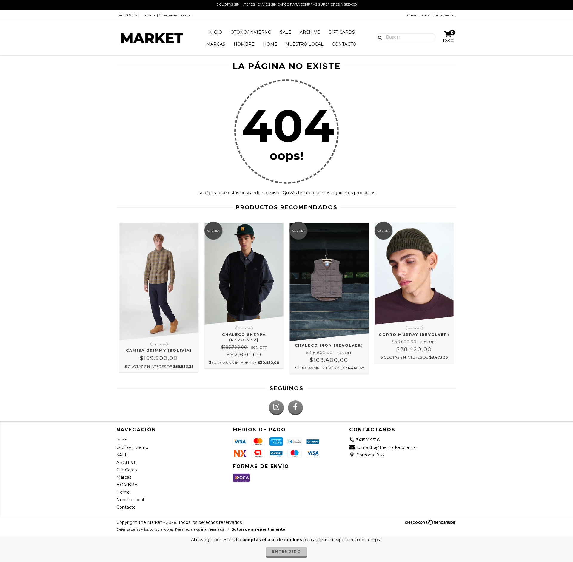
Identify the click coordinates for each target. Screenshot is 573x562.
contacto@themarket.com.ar (166, 15)
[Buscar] (378, 37)
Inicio (214, 32)
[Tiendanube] (430, 523)
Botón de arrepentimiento (258, 529)
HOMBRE (244, 44)
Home (270, 44)
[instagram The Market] (276, 407)
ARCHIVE (310, 32)
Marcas (215, 44)
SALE (285, 32)
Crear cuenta (418, 15)
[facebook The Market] (295, 407)
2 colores (159, 344)
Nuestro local (305, 44)
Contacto (344, 44)
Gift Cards (341, 32)
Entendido (286, 551)
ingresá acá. (213, 529)
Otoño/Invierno (251, 32)
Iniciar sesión (444, 15)
